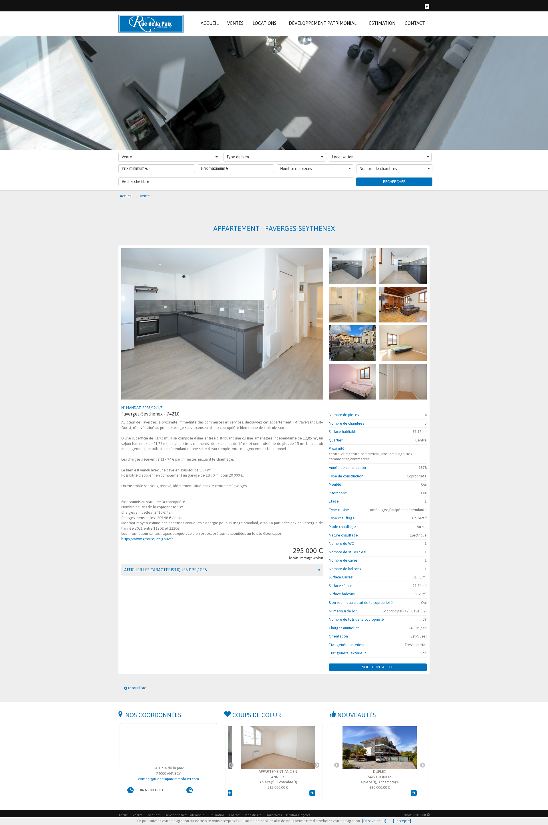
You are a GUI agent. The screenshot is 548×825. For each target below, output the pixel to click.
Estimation (217, 815)
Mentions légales (298, 815)
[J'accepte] (402, 821)
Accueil (124, 815)
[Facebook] (427, 6)
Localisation (342, 157)
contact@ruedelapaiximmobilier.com (168, 779)
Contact (235, 815)
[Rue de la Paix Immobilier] (151, 23)
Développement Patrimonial (185, 815)
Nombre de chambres (378, 168)
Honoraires (274, 815)
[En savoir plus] (374, 821)
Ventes (137, 815)
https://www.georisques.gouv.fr (147, 539)
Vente (127, 157)
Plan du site (253, 815)
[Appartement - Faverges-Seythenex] (352, 266)
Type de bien (237, 157)
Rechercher (394, 181)
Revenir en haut (415, 814)
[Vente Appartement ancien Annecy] (274, 747)
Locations (153, 815)
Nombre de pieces (296, 168)
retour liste (136, 688)
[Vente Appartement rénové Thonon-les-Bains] (379, 747)
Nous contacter (378, 667)
